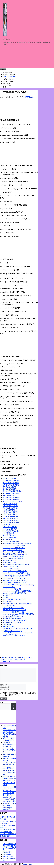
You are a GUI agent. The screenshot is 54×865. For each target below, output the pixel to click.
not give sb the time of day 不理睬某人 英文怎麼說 (18, 614)
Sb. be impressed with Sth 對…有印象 (14, 552)
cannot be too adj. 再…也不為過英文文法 (9, 750)
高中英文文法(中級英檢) (9, 76)
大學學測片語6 (7, 539)
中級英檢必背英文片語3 (10, 508)
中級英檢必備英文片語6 (10, 514)
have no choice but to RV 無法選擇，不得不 (16, 573)
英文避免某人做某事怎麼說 (11, 541)
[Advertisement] (27, 58)
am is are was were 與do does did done (9, 787)
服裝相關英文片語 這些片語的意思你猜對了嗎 (17, 629)
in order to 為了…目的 (9, 562)
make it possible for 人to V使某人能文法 (15, 571)
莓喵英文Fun (7, 39)
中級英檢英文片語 (8, 525)
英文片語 (29, 657)
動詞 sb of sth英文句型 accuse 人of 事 (14, 582)
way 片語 (5, 597)
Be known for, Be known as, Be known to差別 (16, 575)
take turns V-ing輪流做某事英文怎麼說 (14, 593)
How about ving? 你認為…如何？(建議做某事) (17, 603)
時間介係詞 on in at (9, 780)
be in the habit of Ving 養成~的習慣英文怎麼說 (17, 591)
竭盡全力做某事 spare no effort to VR (14, 610)
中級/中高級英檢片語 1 (10, 527)
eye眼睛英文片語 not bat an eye (12, 631)
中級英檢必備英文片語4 (10, 510)
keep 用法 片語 (7, 595)
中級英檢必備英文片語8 (10, 518)
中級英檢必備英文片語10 (11, 522)
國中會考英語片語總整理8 (11, 493)
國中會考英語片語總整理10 (11, 497)
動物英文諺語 (7, 624)
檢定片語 (21, 657)
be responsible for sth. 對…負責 (12, 550)
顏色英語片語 (7, 601)
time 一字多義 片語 (9, 605)
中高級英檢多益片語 (8, 80)
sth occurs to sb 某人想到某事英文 (13, 612)
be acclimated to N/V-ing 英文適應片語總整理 (17, 543)
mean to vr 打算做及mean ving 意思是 (14, 599)
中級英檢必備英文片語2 (10, 506)
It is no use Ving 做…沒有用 (11, 566)
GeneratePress (27, 864)
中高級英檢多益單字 (8, 81)
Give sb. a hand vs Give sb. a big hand (14, 578)
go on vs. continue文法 (9, 560)
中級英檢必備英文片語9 (10, 520)
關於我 (4, 87)
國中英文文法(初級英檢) (9, 74)
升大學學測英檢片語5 (9, 537)
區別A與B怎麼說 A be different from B (14, 580)
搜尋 (1, 702)
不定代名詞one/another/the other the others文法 (9, 744)
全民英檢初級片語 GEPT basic (12, 501)
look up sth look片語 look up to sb (13, 616)
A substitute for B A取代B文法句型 (13, 556)
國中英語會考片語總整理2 (11, 481)
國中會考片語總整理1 (9, 478)
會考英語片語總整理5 (9, 487)
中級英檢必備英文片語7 (10, 516)
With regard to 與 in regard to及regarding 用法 (9, 772)
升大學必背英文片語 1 (10, 529)
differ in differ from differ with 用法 (13, 608)
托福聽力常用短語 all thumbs (12, 618)
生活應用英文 (6, 78)
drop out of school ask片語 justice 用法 (15, 620)
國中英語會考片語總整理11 (11, 499)
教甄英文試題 (6, 83)
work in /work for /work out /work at (13, 577)
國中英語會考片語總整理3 (11, 483)
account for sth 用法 (9, 587)
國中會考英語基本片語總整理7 (12, 491)
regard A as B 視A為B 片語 (11, 569)
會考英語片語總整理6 (9, 489)
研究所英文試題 (7, 85)
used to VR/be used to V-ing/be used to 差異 (16, 564)
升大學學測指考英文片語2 (11, 531)
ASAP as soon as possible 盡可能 (13, 558)
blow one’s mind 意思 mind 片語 (12, 622)
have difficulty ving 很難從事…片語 (14, 548)
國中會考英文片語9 (9, 495)
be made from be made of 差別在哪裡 (14, 545)
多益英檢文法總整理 (8, 73)
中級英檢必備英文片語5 (10, 512)
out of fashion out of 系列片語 (12, 589)
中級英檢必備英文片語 (10, 504)
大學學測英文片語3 (9, 533)
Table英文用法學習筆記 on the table (14, 635)
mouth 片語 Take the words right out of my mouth (17, 633)
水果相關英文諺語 (8, 626)
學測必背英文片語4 (9, 535)
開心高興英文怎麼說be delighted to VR (15, 554)
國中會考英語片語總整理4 (11, 485)
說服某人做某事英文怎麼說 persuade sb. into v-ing (18, 585)
